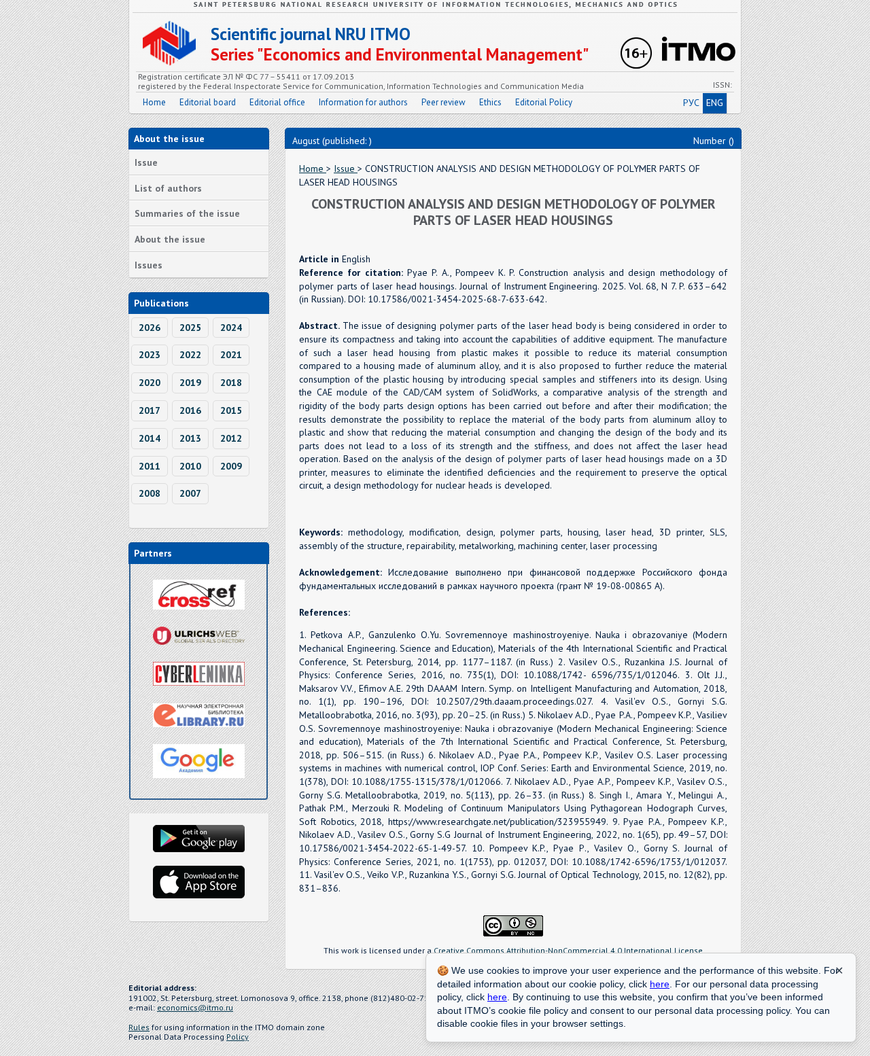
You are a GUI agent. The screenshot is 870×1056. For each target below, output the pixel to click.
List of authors (168, 188)
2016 (190, 410)
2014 (149, 438)
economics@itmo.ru (195, 1007)
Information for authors (363, 102)
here (659, 984)
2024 (231, 327)
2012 (231, 438)
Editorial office (277, 102)
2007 (190, 493)
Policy (237, 1037)
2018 (231, 382)
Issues (148, 265)
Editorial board (207, 102)
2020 (149, 382)
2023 (149, 355)
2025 (190, 327)
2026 (149, 327)
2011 (149, 466)
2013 (190, 438)
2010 (190, 466)
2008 (149, 493)
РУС (691, 102)
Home (154, 102)
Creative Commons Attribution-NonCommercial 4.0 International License (568, 950)
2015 (231, 410)
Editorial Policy (543, 102)
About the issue (170, 239)
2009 (231, 466)
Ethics (490, 102)
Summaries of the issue (187, 213)
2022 (190, 355)
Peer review (443, 102)
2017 (149, 410)
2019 (190, 382)
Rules (139, 1027)
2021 (231, 355)
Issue (146, 162)
